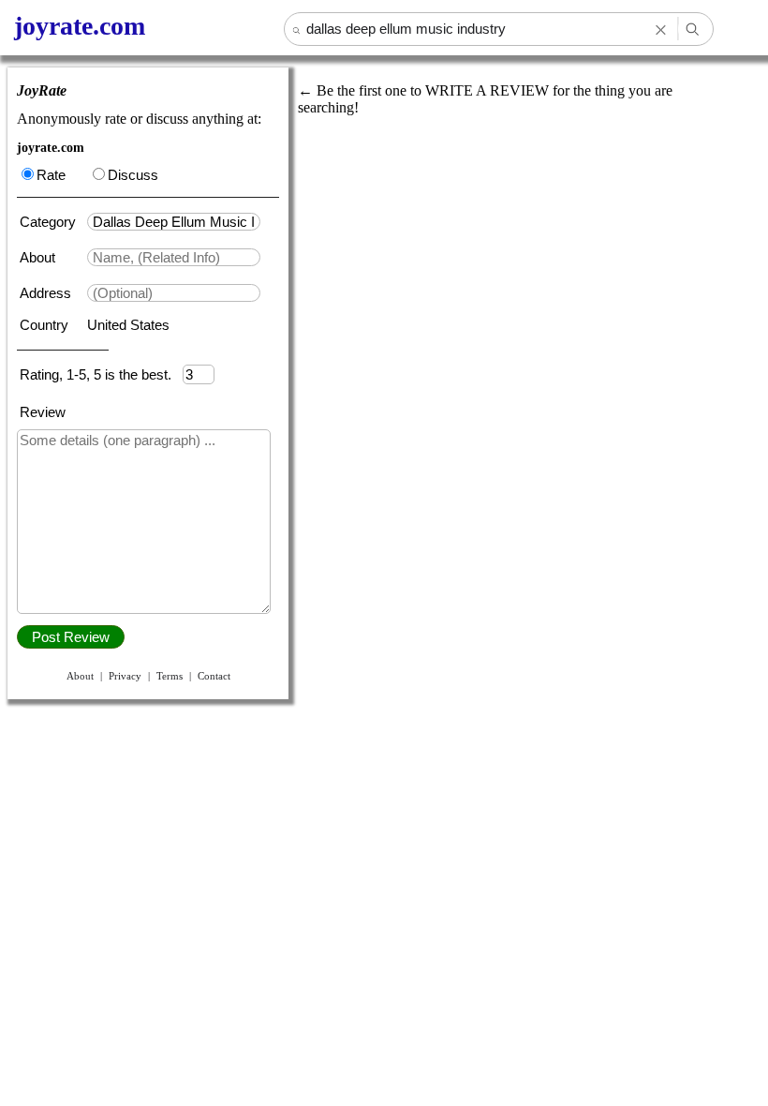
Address (47, 293)
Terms (169, 675)
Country (46, 325)
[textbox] (173, 222)
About (39, 257)
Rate (51, 175)
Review (43, 412)
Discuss (133, 175)
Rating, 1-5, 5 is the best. (101, 374)
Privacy (125, 675)
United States (128, 325)
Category (51, 222)
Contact (214, 675)
